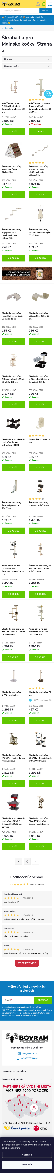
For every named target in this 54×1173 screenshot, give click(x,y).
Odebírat (43, 1000)
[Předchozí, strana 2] (27, 861)
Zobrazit (40, 131)
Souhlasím (27, 1164)
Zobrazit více (27, 963)
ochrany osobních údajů (20, 1007)
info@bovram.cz (29, 1053)
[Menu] (50, 4)
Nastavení (27, 1154)
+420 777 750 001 (29, 1058)
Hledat (45, 10)
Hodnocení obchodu (27, 877)
